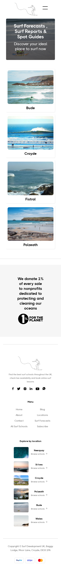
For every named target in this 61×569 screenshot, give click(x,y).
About (19, 415)
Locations (42, 415)
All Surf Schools (19, 426)
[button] (45, 8)
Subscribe (42, 426)
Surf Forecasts (42, 421)
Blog (42, 409)
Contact (19, 421)
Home (19, 409)
